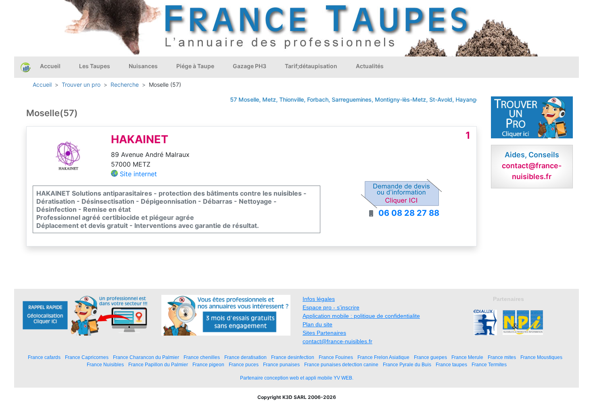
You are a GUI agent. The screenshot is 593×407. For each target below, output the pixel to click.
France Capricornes (87, 357)
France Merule (467, 357)
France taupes (451, 364)
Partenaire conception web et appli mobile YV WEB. (296, 378)
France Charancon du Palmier (146, 357)
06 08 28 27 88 (408, 213)
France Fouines (336, 357)
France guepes (430, 357)
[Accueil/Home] (26, 67)
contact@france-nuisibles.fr (337, 341)
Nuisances (143, 66)
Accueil (50, 66)
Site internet (138, 174)
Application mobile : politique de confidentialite (361, 316)
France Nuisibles (105, 364)
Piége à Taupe (195, 66)
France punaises (281, 364)
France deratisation (245, 357)
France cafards (44, 357)
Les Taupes (94, 66)
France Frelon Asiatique (383, 357)
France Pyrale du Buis (407, 364)
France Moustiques (541, 357)
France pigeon (208, 364)
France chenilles (202, 357)
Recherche (125, 84)
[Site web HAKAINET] (68, 155)
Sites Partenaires (324, 333)
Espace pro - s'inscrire (331, 307)
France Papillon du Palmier (158, 364)
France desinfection (292, 357)
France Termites (489, 364)
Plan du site (317, 324)
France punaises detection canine (341, 364)
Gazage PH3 (249, 66)
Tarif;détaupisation (311, 66)
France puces (244, 364)
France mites (502, 357)
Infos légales (319, 299)
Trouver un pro (81, 84)
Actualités (370, 66)
